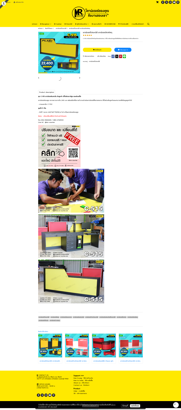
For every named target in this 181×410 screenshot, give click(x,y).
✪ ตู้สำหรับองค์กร (81, 24)
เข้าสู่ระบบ (7, 2)
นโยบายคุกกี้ (53, 407)
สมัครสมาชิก (19, 2)
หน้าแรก (34, 24)
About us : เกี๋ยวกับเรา (81, 383)
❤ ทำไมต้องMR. (123, 24)
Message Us (124, 50)
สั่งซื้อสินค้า (98, 50)
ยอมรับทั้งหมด (135, 406)
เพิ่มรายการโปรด (89, 56)
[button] (148, 24)
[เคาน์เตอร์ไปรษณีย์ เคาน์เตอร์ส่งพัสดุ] (59, 52)
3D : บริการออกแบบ (80, 393)
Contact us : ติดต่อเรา (81, 385)
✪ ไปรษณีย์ (68, 24)
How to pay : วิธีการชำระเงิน (83, 378)
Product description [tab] (46, 92)
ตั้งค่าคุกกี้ (125, 406)
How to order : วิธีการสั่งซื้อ (83, 380)
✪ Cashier (58, 24)
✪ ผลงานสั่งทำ (97, 24)
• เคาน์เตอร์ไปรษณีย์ (94, 61)
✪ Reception (45, 24)
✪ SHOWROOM (110, 24)
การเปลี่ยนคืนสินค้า (138, 24)
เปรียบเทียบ (102, 56)
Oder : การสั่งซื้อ (79, 391)
